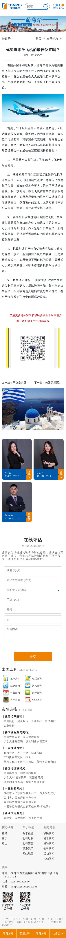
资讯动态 (52, 38)
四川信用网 (35, 818)
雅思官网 (9, 753)
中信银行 (50, 721)
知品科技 (7, 925)
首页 (39, 38)
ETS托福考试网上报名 (17, 757)
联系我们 (28, 848)
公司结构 (28, 838)
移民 (4, 833)
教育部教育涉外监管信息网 (20, 802)
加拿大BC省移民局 (15, 777)
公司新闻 (48, 848)
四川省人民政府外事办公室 (20, 797)
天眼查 (8, 818)
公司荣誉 (28, 843)
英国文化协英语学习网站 (19, 761)
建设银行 (22, 721)
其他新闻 (48, 858)
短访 (4, 843)
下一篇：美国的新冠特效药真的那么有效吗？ (49, 382)
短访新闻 (48, 843)
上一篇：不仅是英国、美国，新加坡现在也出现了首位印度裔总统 (17, 382)
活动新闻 (48, 853)
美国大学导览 (12, 737)
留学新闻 (48, 838)
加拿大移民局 (28, 773)
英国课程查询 (31, 737)
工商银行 (36, 721)
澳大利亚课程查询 (37, 741)
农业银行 (9, 725)
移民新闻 (48, 833)
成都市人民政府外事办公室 (20, 793)
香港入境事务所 (35, 782)
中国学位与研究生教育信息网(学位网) (27, 806)
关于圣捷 (28, 833)
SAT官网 (36, 753)
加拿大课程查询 (13, 741)
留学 (4, 838)
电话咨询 (58, 933)
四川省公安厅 (47, 793)
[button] (19, 29)
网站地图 (28, 853)
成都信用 (20, 818)
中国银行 (9, 721)
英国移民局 (36, 777)
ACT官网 (23, 753)
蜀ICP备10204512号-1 (29, 922)
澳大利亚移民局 (13, 782)
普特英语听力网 (46, 761)
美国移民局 (10, 773)
